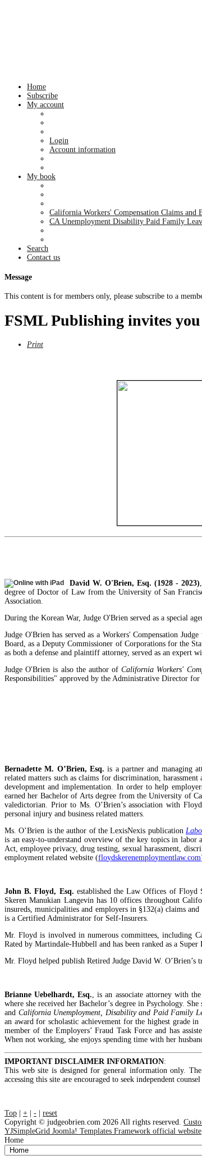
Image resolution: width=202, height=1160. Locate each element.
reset (50, 1113)
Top (10, 1113)
